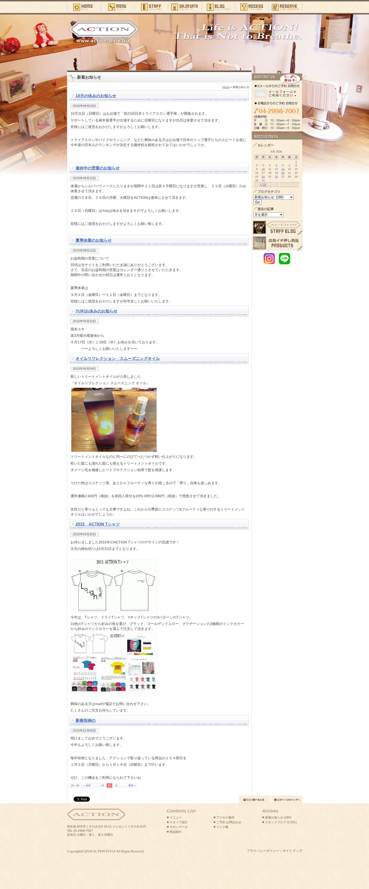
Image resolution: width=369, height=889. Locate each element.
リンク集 (222, 827)
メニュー (117, 7)
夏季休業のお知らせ (94, 240)
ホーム (84, 7)
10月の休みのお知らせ (96, 96)
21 (116, 785)
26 (276, 176)
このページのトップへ (286, 799)
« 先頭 (87, 785)
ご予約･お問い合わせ (285, 7)
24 (263, 176)
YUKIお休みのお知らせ (96, 311)
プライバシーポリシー (263, 851)
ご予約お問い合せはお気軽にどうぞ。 (277, 102)
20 (282, 172)
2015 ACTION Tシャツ (98, 524)
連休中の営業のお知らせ (98, 168)
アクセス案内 (252, 7)
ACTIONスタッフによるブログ (277, 227)
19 (102, 785)
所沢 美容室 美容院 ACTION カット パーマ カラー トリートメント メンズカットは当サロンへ (103, 32)
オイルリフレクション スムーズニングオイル (118, 358)
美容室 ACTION (96, 814)
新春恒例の (86, 720)
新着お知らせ (274, 817)
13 (282, 169)
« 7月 (263, 184)
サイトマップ (292, 851)
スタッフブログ (218, 7)
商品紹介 (176, 832)
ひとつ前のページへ (254, 799)
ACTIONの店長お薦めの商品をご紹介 (277, 243)
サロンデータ (185, 7)
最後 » (132, 785)
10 (263, 169)
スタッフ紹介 (151, 7)
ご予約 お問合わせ (228, 822)
